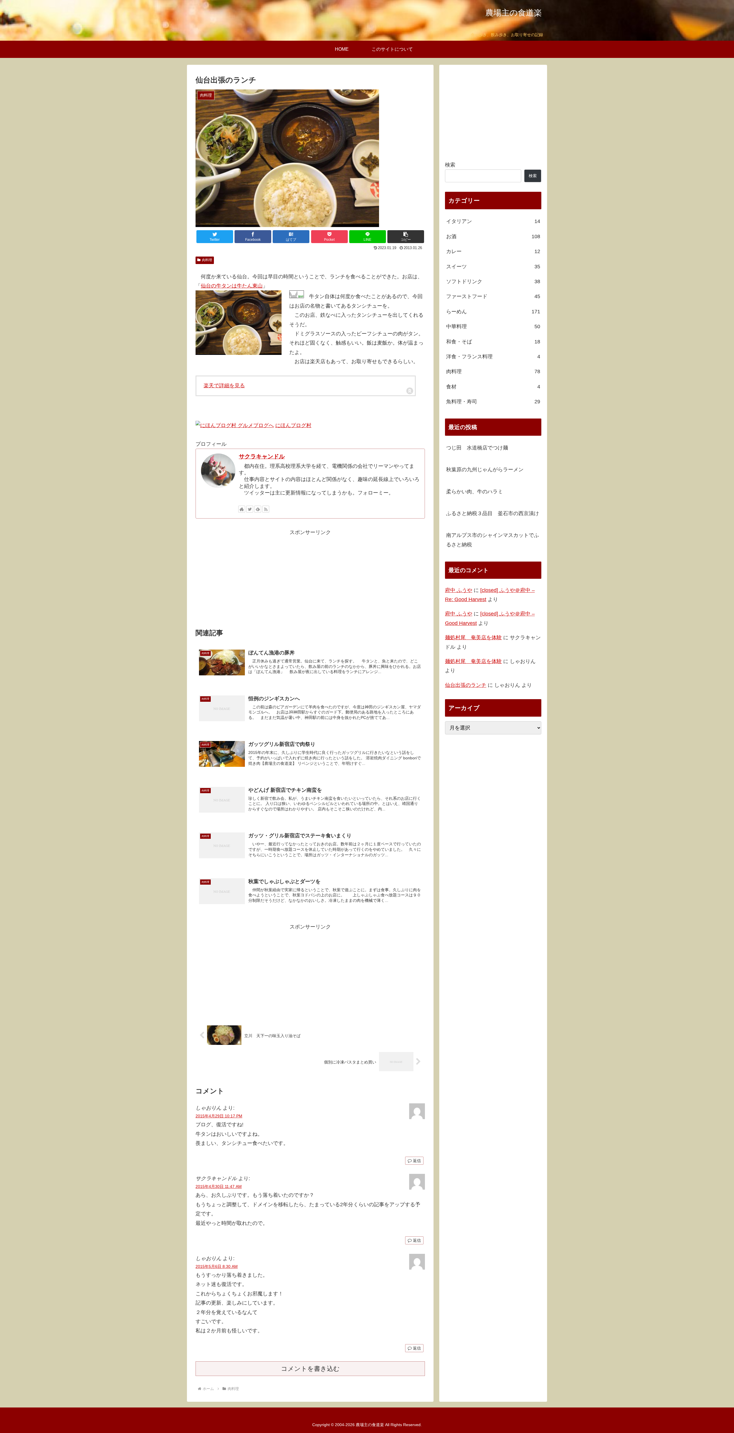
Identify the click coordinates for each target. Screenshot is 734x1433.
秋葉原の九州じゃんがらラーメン (485, 469)
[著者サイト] (241, 509)
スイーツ (493, 266)
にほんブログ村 (293, 425)
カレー (493, 251)
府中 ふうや (458, 590)
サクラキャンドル (262, 456)
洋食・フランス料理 (493, 356)
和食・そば (493, 342)
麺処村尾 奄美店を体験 (473, 637)
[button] (405, 236)
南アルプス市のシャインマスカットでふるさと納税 (492, 539)
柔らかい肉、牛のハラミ (474, 491)
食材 (493, 387)
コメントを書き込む (310, 1368)
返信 (416, 1160)
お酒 (493, 236)
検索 (450, 165)
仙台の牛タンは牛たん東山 (232, 286)
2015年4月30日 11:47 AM (219, 1186)
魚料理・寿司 (493, 401)
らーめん (493, 311)
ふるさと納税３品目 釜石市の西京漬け (492, 513)
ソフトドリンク (493, 281)
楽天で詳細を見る (224, 385)
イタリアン (493, 221)
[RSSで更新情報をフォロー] (265, 509)
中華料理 (493, 326)
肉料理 (207, 260)
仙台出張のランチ (465, 685)
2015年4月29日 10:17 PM (219, 1116)
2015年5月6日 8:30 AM (217, 1266)
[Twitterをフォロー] (249, 509)
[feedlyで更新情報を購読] (257, 509)
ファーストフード (493, 296)
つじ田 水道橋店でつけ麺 (477, 448)
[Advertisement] (310, 577)
